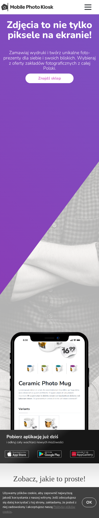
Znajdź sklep (49, 78)
